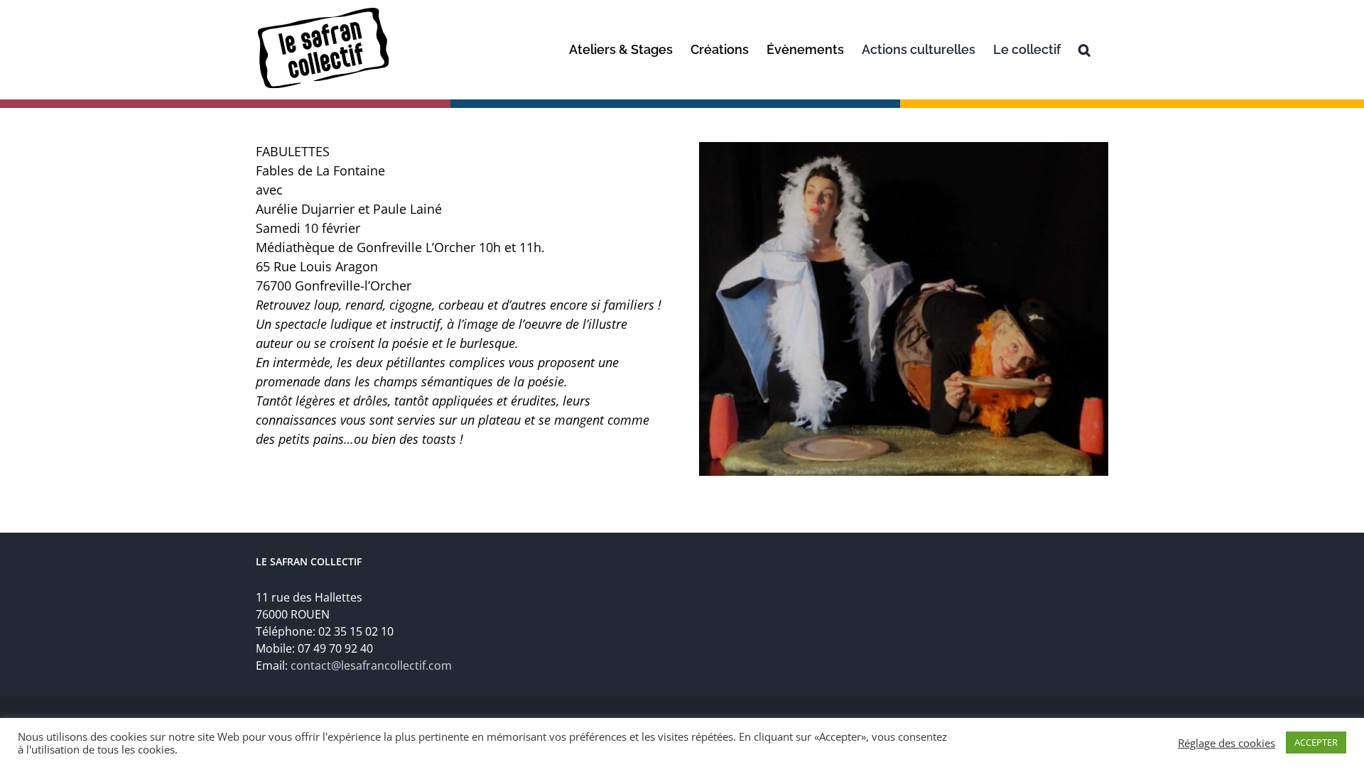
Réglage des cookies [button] (1226, 742)
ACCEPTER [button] (1316, 742)
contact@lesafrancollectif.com (371, 665)
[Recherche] (1084, 49)
